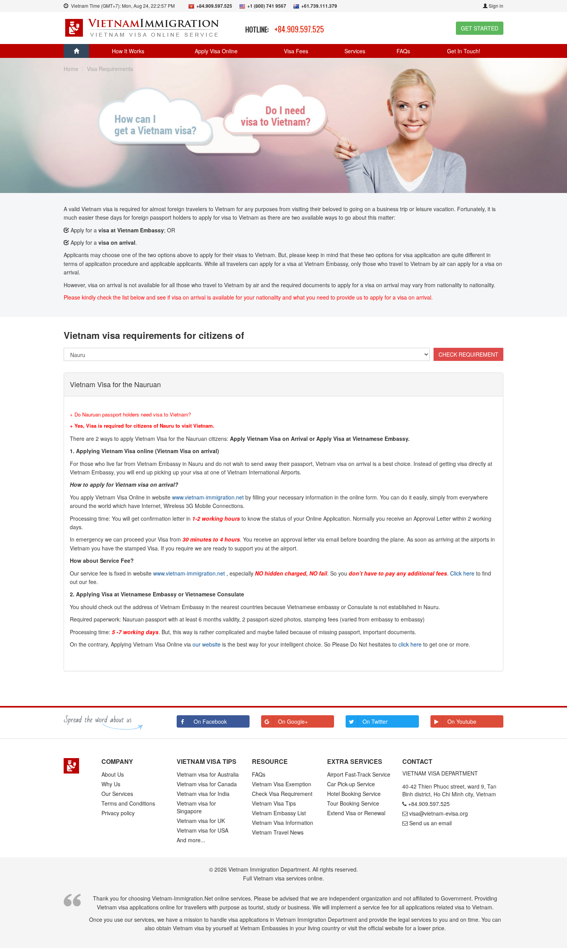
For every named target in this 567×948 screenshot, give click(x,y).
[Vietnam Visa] (143, 27)
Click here (462, 573)
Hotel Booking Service (354, 793)
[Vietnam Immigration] (77, 766)
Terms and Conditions (128, 803)
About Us (112, 774)
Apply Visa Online (216, 51)
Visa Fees (296, 51)
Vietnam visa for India (203, 793)
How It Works (128, 51)
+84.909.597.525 (299, 29)
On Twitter (375, 721)
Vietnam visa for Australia (208, 774)
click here (410, 644)
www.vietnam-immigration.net (208, 497)
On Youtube (461, 721)
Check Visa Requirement (282, 793)
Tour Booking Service (353, 803)
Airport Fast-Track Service (358, 774)
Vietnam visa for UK (201, 820)
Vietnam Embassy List (279, 813)
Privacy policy (118, 813)
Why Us (110, 784)
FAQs (403, 51)
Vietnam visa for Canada (207, 784)
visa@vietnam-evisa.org (438, 813)
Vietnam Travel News (278, 832)
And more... (191, 840)
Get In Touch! (463, 51)
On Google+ (293, 721)
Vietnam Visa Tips (274, 803)
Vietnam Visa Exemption (281, 784)
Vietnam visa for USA (202, 830)
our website (206, 644)
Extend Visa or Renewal (356, 813)
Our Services (117, 793)
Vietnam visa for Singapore (196, 807)
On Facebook (210, 721)
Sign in (495, 5)
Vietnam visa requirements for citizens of (154, 335)
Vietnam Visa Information (282, 822)
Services (354, 51)
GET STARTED (479, 28)
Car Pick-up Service (351, 784)
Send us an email (430, 823)
